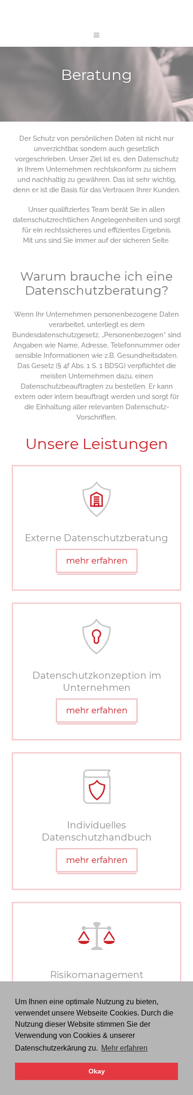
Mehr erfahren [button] (124, 1048)
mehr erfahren (96, 561)
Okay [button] (97, 1071)
